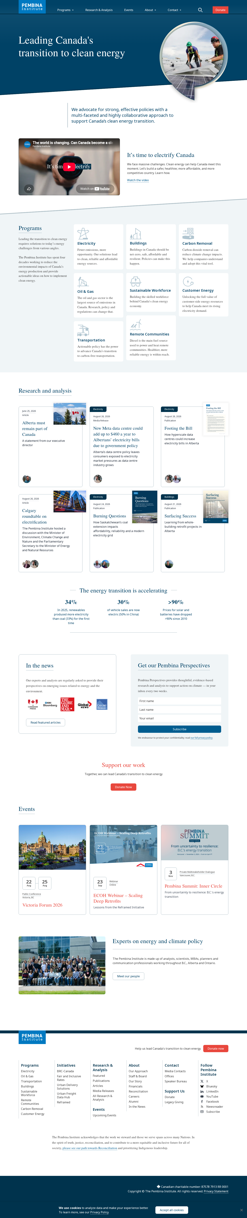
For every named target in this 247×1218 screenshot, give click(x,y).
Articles (98, 1086)
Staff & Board (138, 1076)
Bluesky (211, 1086)
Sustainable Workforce (29, 1093)
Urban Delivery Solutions (67, 1087)
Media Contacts (175, 1071)
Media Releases (103, 1091)
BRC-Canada (65, 1071)
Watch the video (138, 180)
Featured (99, 1076)
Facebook (212, 1101)
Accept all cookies (172, 1210)
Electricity (27, 1071)
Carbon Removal (32, 1109)
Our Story (135, 1081)
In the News (137, 1107)
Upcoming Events (104, 1115)
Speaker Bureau (176, 1081)
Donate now (216, 1049)
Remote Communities (30, 1102)
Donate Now (123, 787)
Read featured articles (46, 722)
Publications (101, 1081)
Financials (135, 1086)
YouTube (212, 1096)
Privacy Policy (99, 1212)
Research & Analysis (99, 10)
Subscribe (213, 1111)
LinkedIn (212, 1091)
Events (128, 10)
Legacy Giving (174, 1102)
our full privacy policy (201, 737)
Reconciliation (138, 1091)
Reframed (63, 1102)
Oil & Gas (27, 1076)
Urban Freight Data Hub (66, 1095)
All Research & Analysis (102, 1098)
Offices (169, 1076)
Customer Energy (32, 1114)
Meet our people (128, 976)
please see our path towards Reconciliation (90, 1148)
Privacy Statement (216, 1191)
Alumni (134, 1102)
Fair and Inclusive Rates (69, 1078)
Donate (220, 10)
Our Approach (138, 1071)
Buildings (27, 1086)
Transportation (31, 1081)
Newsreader (214, 1106)
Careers (134, 1096)
